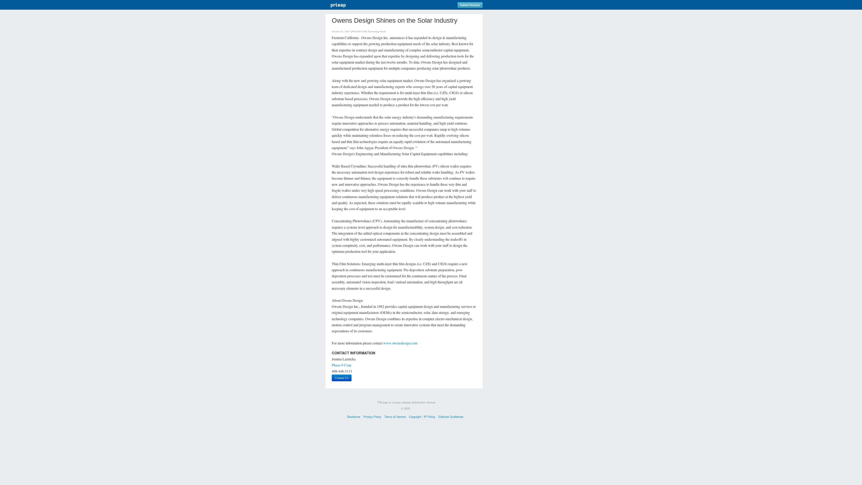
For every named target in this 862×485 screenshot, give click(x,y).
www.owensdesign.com (400, 343)
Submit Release (470, 5)
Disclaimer (353, 416)
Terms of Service (395, 416)
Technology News (377, 31)
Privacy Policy (372, 416)
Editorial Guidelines (450, 416)
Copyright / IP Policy (422, 416)
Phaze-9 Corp (341, 365)
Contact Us (342, 378)
